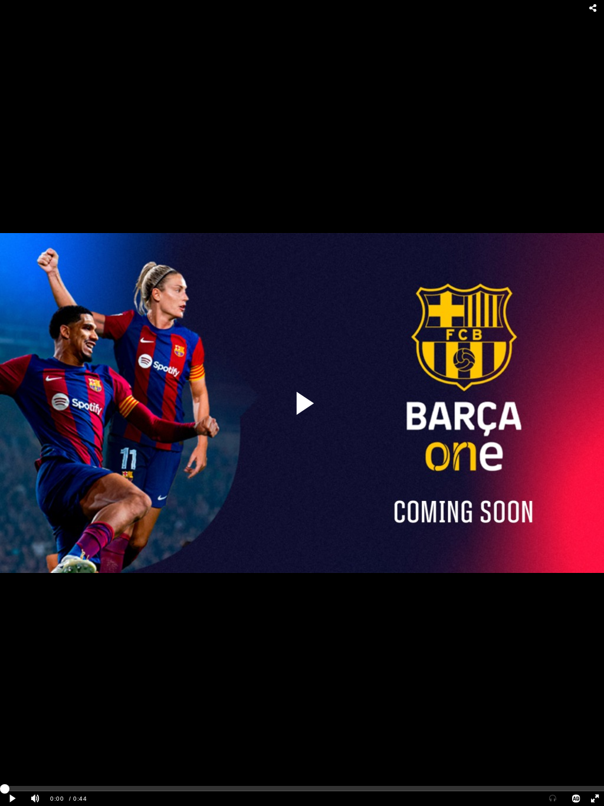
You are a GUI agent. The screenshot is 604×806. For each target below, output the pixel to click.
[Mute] (35, 798)
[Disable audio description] (576, 798)
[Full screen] (594, 798)
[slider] (302, 788)
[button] (304, 403)
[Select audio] (552, 798)
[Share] (593, 8)
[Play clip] (13, 798)
